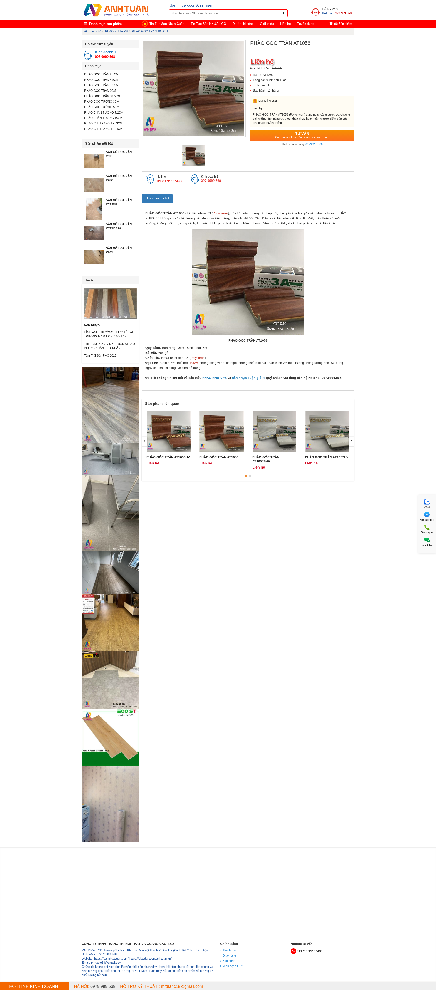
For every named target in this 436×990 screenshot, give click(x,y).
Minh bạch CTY (233, 966)
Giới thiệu (267, 23)
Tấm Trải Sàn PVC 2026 (100, 355)
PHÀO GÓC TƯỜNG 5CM (101, 107)
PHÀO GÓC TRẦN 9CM (100, 90)
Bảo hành (229, 961)
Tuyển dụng (305, 23)
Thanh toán (230, 950)
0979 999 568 (314, 144)
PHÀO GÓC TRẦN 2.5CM (101, 74)
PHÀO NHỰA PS (116, 31)
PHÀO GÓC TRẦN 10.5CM (150, 31)
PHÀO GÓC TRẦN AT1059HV (168, 457)
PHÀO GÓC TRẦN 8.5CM (101, 85)
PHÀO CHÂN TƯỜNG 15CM (103, 118)
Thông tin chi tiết (157, 198)
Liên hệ (285, 23)
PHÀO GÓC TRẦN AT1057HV (326, 457)
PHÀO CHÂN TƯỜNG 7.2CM (103, 112)
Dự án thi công (243, 23)
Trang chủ (94, 31)
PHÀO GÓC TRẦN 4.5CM (101, 80)
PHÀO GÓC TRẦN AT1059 (218, 457)
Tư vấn (302, 135)
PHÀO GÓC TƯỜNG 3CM (101, 101)
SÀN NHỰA (92, 325)
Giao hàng (229, 955)
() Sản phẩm (343, 23)
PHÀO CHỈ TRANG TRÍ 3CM (103, 123)
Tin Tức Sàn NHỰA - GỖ (208, 23)
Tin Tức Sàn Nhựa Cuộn (166, 23)
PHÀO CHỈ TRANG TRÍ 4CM (103, 129)
